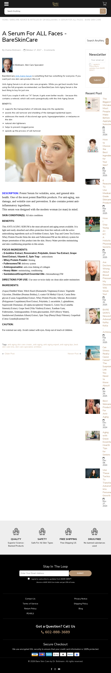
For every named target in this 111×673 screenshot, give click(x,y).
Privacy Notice (80, 598)
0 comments (49, 50)
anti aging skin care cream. (20, 344)
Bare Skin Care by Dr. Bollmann (50, 661)
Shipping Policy (81, 603)
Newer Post (73, 353)
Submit (80, 573)
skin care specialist (24, 346)
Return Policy (30, 608)
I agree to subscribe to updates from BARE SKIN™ (97, 67)
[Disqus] (41, 396)
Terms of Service (30, 603)
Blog (81, 608)
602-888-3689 (57, 632)
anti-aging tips (66, 344)
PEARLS (30, 613)
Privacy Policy (77, 579)
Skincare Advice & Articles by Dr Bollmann (33, 19)
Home (5, 19)
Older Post (9, 353)
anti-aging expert (51, 344)
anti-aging (37, 344)
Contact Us (30, 598)
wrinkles (37, 346)
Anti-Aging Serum (23, 76)
